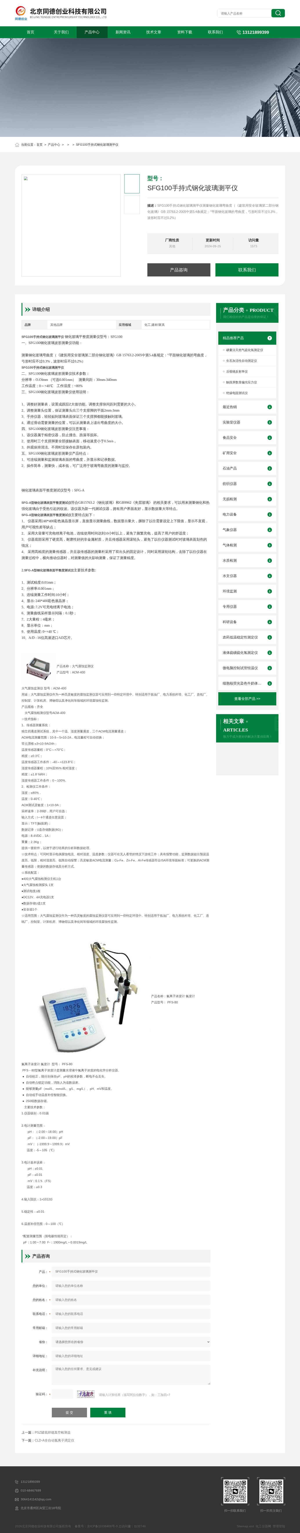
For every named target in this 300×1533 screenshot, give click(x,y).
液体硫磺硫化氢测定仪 (240, 652)
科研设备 (230, 622)
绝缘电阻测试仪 (237, 393)
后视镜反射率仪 (237, 371)
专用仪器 (230, 606)
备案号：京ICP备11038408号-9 (96, 1526)
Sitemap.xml (245, 1526)
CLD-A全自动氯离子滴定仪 (54, 1440)
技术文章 (153, 32)
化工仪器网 (263, 1526)
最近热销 (230, 407)
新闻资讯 (123, 32)
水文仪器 (230, 576)
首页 (30, 32)
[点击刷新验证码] (86, 1394)
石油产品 (230, 468)
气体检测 (230, 545)
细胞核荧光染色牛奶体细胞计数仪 (243, 683)
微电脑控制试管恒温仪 (240, 668)
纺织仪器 (230, 484)
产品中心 (92, 32)
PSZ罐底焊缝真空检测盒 (53, 1432)
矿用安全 (230, 453)
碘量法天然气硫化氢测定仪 (244, 350)
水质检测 (230, 560)
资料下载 (184, 32)
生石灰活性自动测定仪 (241, 360)
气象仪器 (230, 530)
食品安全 (230, 437)
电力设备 (230, 514)
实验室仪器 (231, 422)
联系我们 (215, 32)
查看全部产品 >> (247, 699)
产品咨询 (179, 269)
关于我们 (61, 32)
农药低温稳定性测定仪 (240, 637)
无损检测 (230, 499)
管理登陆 (279, 1526)
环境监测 (230, 591)
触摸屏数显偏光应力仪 (241, 382)
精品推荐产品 (233, 338)
